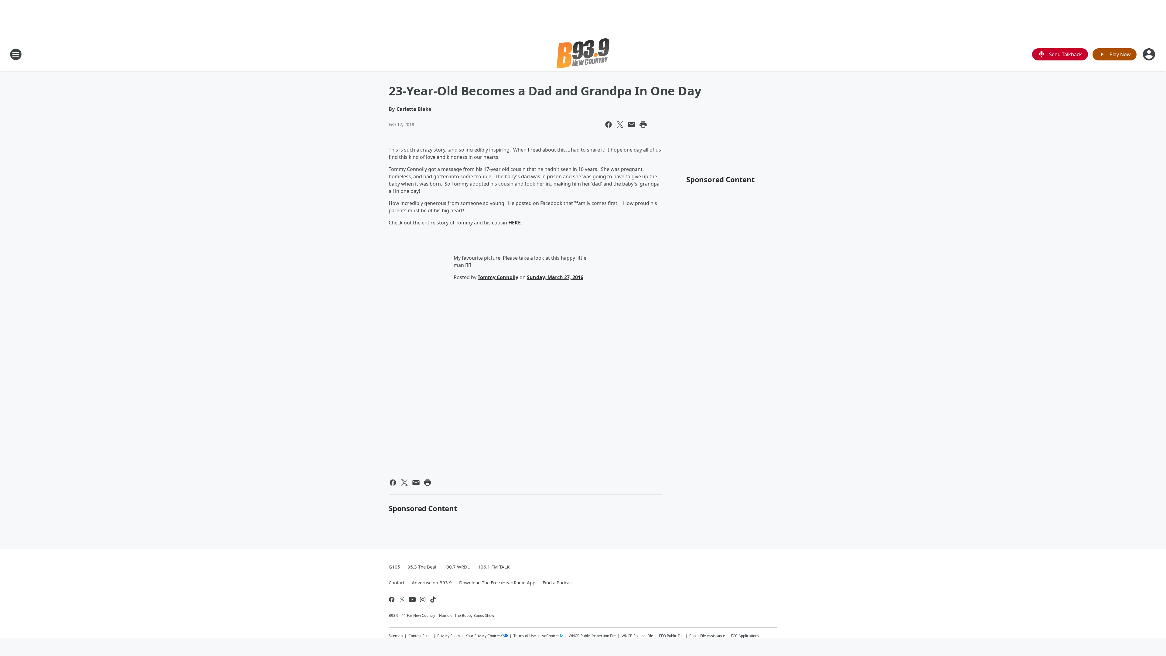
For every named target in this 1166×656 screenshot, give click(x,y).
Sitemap (396, 635)
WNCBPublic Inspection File (592, 635)
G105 (394, 567)
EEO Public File (671, 635)
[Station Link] (583, 54)
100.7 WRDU (457, 567)
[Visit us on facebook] (391, 599)
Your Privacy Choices (483, 635)
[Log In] (1149, 54)
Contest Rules (419, 635)
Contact (396, 582)
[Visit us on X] (402, 599)
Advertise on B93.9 (432, 582)
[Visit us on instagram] (422, 599)
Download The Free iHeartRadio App (497, 582)
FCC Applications (745, 635)
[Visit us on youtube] (412, 599)
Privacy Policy (448, 635)
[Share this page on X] (620, 124)
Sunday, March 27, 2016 (555, 277)
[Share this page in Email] (631, 124)
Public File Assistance (707, 635)
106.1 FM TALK (494, 567)
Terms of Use (524, 635)
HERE (514, 222)
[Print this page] (643, 124)
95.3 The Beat (421, 567)
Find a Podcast (558, 582)
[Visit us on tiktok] (433, 599)
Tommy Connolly (498, 277)
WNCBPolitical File (637, 635)
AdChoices (551, 635)
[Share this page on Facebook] (608, 124)
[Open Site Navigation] (16, 54)
